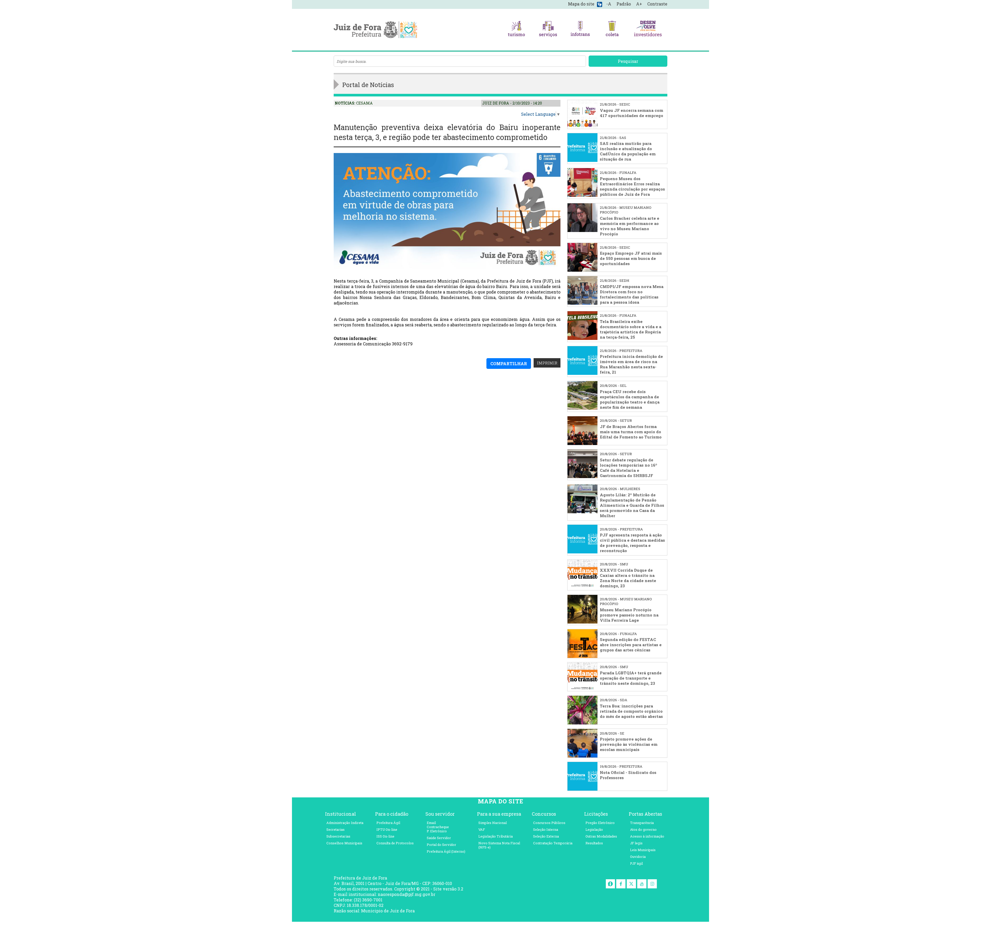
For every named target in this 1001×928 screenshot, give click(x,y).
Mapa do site (581, 4)
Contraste (657, 4)
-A (608, 4)
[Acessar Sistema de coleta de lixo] (612, 29)
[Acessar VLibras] (599, 4)
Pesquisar (628, 61)
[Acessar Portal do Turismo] (516, 29)
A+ (639, 4)
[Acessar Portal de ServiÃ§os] (548, 29)
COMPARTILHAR (508, 363)
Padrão (624, 4)
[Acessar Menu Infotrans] (580, 29)
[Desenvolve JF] (647, 29)
